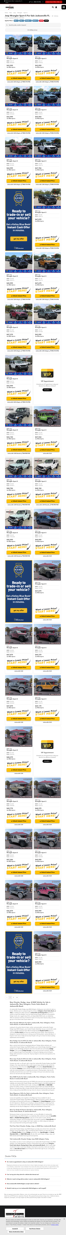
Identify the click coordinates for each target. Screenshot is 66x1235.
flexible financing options (22, 1117)
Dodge (28, 1132)
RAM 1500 (41, 1085)
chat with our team (19, 1148)
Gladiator (20, 1068)
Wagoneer (36, 1101)
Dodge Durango (26, 1050)
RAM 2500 (49, 1085)
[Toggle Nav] (63, 7)
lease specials (50, 1119)
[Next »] (17, 997)
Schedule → (47, 389)
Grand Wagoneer (46, 1101)
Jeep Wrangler (31, 1066)
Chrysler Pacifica (44, 1030)
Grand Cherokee (47, 1066)
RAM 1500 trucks (25, 1134)
